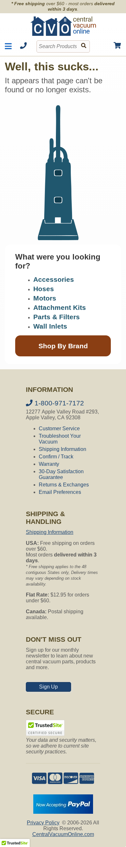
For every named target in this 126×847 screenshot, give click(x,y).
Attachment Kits (59, 307)
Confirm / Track (56, 456)
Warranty (49, 464)
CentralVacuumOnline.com (63, 834)
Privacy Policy (43, 822)
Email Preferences (60, 492)
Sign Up (48, 686)
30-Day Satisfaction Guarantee (61, 474)
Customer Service (59, 428)
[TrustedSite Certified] (45, 728)
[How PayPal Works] (63, 812)
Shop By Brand (63, 346)
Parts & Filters (56, 317)
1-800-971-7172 (58, 403)
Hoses (43, 288)
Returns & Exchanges (64, 484)
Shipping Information (62, 449)
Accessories (53, 279)
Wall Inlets (50, 326)
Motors (44, 298)
